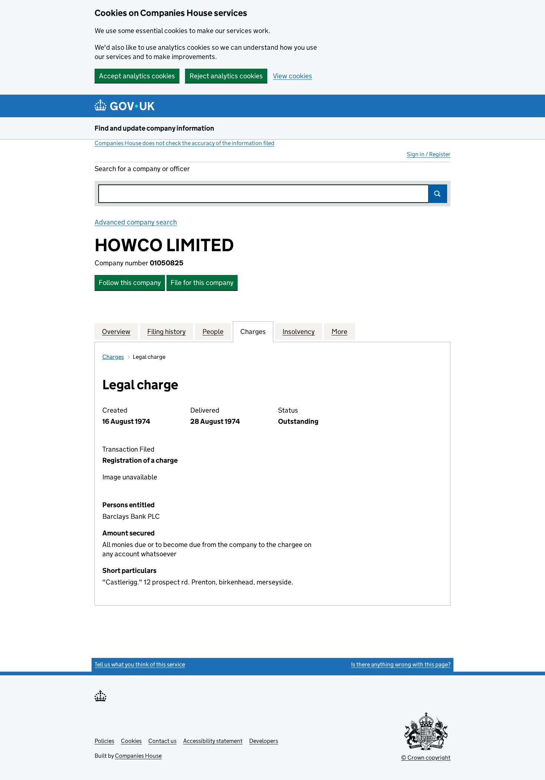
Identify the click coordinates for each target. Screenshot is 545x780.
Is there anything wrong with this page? (400, 664)
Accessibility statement (212, 740)
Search (438, 193)
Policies (104, 740)
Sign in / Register (428, 154)
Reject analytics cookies (226, 76)
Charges (113, 356)
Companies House (138, 755)
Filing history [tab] (166, 331)
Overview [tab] (116, 331)
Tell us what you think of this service (140, 664)
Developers (263, 740)
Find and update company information (154, 128)
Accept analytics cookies (137, 76)
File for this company (202, 282)
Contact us (162, 740)
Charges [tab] (253, 331)
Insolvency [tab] (299, 331)
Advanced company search (136, 222)
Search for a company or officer (142, 168)
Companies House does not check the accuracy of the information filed (184, 143)
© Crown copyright (425, 757)
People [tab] (213, 331)
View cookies (292, 75)
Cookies (131, 740)
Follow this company (130, 282)
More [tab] (339, 331)
